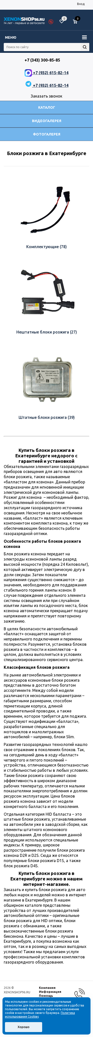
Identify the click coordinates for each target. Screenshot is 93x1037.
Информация (50, 991)
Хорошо (24, 1027)
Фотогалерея (46, 134)
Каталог (46, 107)
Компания (47, 987)
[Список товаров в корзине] (77, 24)
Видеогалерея (46, 121)
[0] (77, 22)
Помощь (46, 995)
